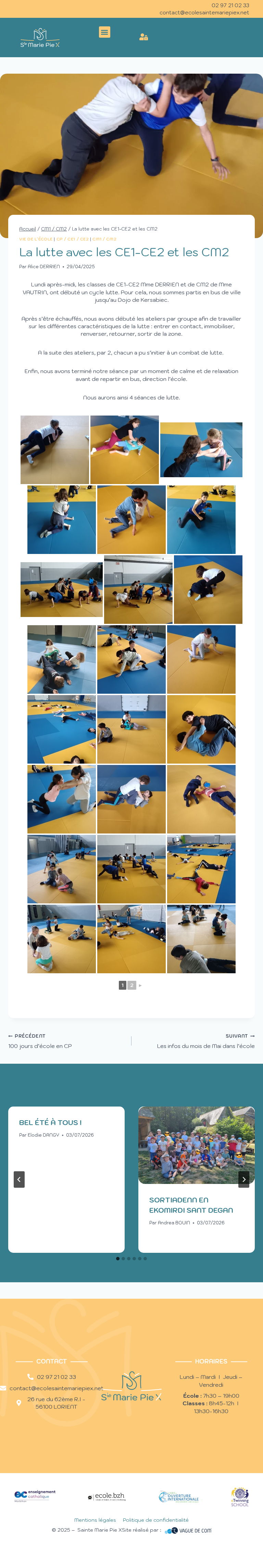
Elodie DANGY (43, 1135)
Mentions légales (95, 1520)
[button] (104, 32)
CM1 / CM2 (104, 239)
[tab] (118, 1258)
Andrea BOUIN (174, 1223)
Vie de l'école (36, 239)
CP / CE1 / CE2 (73, 239)
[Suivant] (243, 1179)
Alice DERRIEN (44, 267)
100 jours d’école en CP (40, 1041)
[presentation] (196, 1145)
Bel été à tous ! (50, 1122)
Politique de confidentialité (156, 1520)
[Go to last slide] (19, 1179)
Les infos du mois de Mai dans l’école (206, 1041)
